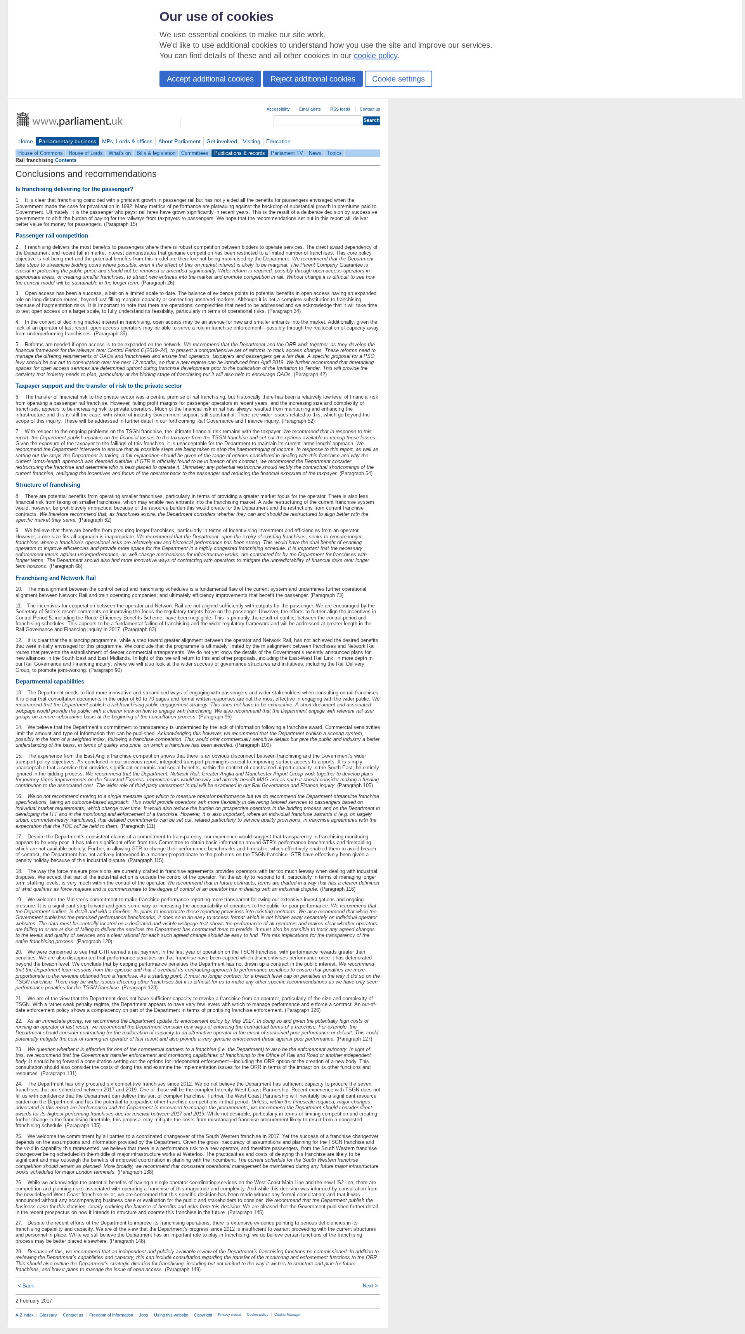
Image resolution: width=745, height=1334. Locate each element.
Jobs (143, 1315)
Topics (334, 153)
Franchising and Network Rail (56, 577)
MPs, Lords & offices (127, 141)
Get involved (221, 141)
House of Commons (40, 153)
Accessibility (278, 109)
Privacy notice (229, 1315)
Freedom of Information (111, 1315)
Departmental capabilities (50, 681)
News (315, 153)
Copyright (203, 1315)
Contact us (370, 109)
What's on (120, 153)
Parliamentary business (67, 141)
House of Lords (86, 153)
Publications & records (239, 153)
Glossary (48, 1315)
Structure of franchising (48, 484)
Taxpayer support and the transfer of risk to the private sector (99, 385)
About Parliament (179, 141)
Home (25, 141)
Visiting (251, 141)
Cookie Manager (287, 1315)
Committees (194, 153)
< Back (26, 1286)
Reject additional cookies (312, 79)
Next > (370, 1286)
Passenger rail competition (52, 235)
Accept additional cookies (210, 79)
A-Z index (25, 1315)
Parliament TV (287, 153)
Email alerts (310, 109)
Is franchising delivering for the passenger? (74, 189)
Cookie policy (258, 1315)
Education (278, 141)
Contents (65, 160)
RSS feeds (340, 109)
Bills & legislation (156, 153)
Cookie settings (398, 79)
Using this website (171, 1315)
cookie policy (375, 55)
